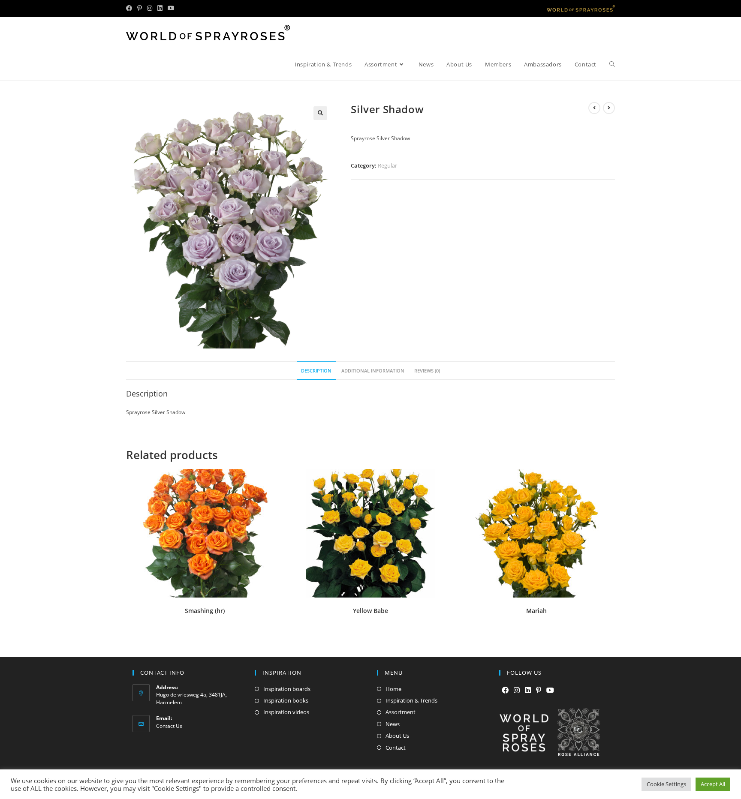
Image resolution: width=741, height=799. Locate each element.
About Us (397, 735)
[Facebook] (505, 690)
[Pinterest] (538, 690)
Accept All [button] (713, 784)
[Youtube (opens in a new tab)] (171, 8)
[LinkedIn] (528, 690)
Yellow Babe (370, 611)
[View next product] (609, 108)
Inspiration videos (286, 712)
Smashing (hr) (205, 611)
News (393, 724)
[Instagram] (517, 690)
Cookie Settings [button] (666, 784)
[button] (320, 113)
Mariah (536, 611)
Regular (387, 165)
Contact (396, 747)
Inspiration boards (286, 689)
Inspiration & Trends (411, 700)
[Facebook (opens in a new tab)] (130, 8)
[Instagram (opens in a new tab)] (150, 8)
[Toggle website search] (612, 64)
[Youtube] (550, 690)
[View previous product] (594, 108)
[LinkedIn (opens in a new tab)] (160, 8)
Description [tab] (316, 370)
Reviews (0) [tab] (427, 370)
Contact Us (169, 726)
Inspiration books (285, 700)
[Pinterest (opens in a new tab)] (140, 8)
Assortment (401, 712)
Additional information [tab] (372, 370)
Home (393, 689)
